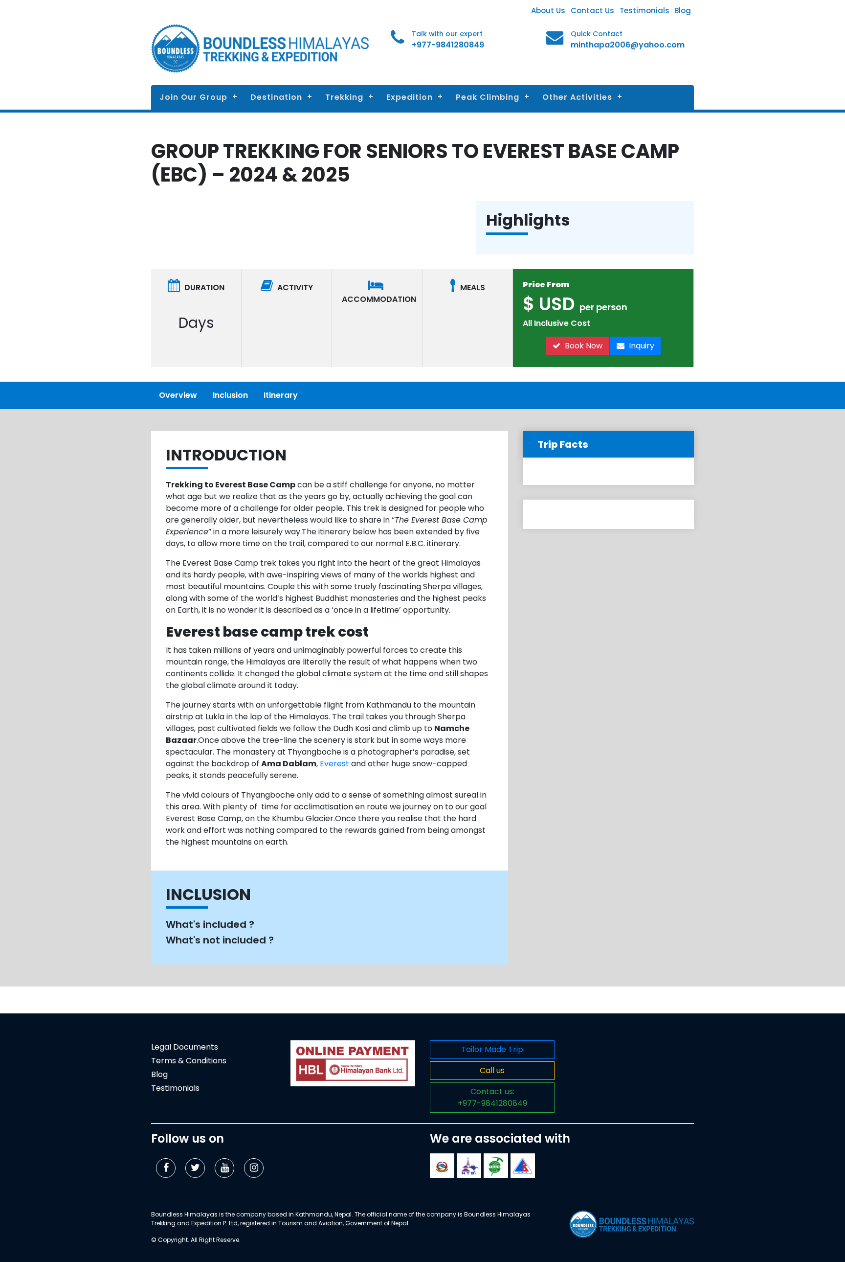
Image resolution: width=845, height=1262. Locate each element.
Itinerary (281, 395)
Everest (334, 763)
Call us (492, 1070)
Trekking (344, 97)
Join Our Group (193, 97)
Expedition (409, 97)
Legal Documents (184, 1047)
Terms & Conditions (188, 1060)
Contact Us (592, 10)
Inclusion (230, 395)
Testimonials (644, 10)
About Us (548, 10)
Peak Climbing (487, 97)
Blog (682, 10)
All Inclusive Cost (556, 323)
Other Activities (577, 97)
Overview (178, 395)
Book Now (582, 345)
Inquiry (640, 345)
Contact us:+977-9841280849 (492, 1097)
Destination (276, 97)
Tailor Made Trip (492, 1049)
